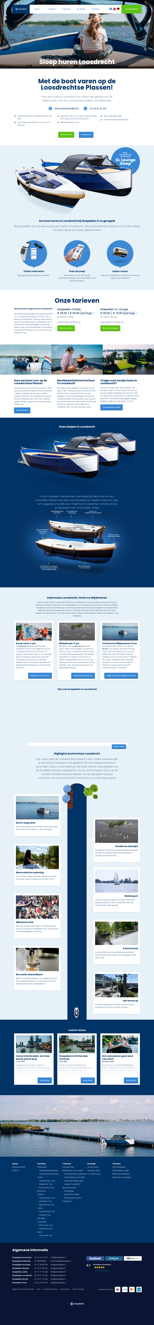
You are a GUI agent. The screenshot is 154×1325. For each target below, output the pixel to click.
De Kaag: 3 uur (45, 1215)
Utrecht (133, 398)
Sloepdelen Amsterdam (22, 1257)
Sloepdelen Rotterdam (21, 1261)
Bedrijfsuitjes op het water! (72, 1170)
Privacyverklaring (50, 1289)
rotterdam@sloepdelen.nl (61, 1261)
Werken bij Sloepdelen (121, 1174)
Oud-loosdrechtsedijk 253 (66, 108)
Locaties (41, 1163)
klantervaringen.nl (105, 1270)
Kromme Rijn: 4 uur (46, 1188)
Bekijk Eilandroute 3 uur (83, 675)
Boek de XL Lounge (110, 328)
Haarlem (40, 1194)
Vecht (39, 1232)
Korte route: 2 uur (46, 1225)
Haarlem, (103, 401)
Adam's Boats (78, 1289)
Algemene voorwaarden (121, 1177)
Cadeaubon (86, 134)
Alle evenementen (69, 1188)
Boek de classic (66, 328)
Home (15, 1163)
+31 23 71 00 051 (41, 1268)
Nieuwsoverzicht (18, 1167)
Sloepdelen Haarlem (20, 1268)
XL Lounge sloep (94, 1174)
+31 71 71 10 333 (41, 1272)
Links (38, 1289)
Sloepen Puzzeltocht (72, 1184)
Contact (116, 1163)
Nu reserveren (22, 410)
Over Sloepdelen (118, 1167)
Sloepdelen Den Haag (21, 1265)
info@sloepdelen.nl (58, 1257)
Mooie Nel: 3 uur (45, 1201)
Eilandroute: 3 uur (46, 1228)
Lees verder (44, 1080)
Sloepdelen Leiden (20, 1272)
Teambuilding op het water (74, 1177)
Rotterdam (41, 1191)
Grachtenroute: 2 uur (47, 1181)
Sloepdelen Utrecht (20, 1279)
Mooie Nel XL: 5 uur (46, 1205)
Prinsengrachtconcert (72, 1198)
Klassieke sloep (93, 1170)
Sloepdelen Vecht (19, 1283)
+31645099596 (40, 1261)
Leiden (110, 401)
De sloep (91, 1163)
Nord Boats (65, 1289)
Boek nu (15, 1170)
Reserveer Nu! (66, 134)
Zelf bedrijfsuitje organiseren (75, 1174)
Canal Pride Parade (71, 1194)
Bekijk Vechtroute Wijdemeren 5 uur (121, 675)
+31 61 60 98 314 (41, 1265)
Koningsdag (69, 1191)
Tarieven (66, 1163)
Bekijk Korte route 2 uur (39, 675)
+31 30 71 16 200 (41, 1279)
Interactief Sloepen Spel (73, 1181)
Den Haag (41, 1218)
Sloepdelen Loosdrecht (22, 1275)
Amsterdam (125, 398)
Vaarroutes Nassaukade (48, 1174)
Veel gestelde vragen (111, 407)
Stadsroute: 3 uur (46, 1184)
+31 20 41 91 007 (98, 108)
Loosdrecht (41, 1222)
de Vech (121, 401)
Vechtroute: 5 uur (46, 1235)
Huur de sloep (23, 275)
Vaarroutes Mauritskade (48, 1170)
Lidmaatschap (68, 1167)
